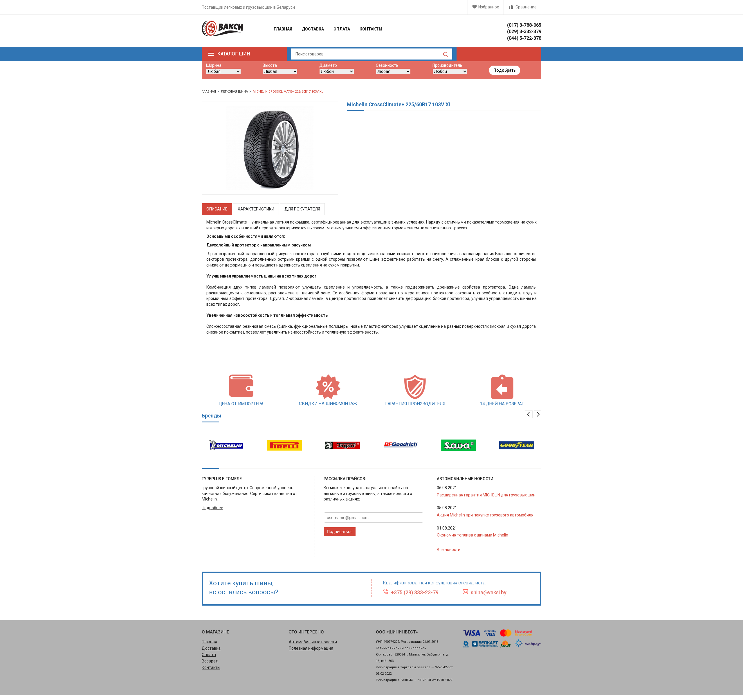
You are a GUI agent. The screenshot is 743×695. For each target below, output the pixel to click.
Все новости (448, 549)
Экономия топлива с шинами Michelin (472, 535)
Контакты (371, 29)
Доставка (313, 29)
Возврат (210, 661)
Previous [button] (529, 414)
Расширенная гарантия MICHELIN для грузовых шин (486, 495)
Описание (217, 209)
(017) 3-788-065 (524, 25)
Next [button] (537, 414)
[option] (226, 445)
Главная (283, 29)
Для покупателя (302, 209)
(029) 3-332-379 (524, 31)
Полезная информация (311, 648)
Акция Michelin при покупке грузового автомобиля (485, 515)
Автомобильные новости (313, 642)
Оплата (341, 29)
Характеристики (256, 209)
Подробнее (212, 507)
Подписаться (340, 531)
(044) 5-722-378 (524, 38)
